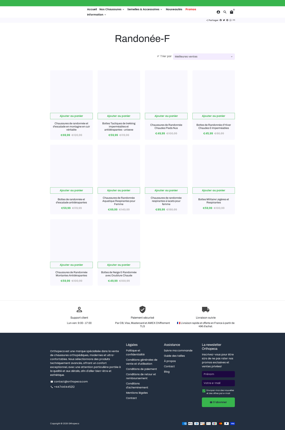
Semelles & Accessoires (145, 9)
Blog (167, 372)
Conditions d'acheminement (137, 385)
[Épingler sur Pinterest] (227, 20)
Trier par (164, 56)
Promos (191, 9)
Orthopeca (73, 423)
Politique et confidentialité (135, 352)
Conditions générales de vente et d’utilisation (141, 362)
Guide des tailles (174, 356)
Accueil (92, 9)
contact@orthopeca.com (69, 381)
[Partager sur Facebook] (221, 20)
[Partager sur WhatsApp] (231, 20)
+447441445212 (62, 387)
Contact (131, 398)
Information (97, 15)
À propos (170, 361)
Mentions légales (137, 393)
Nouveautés (174, 9)
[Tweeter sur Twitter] (224, 20)
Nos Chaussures (112, 9)
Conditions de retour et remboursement (141, 376)
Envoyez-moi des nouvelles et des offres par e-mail (220, 392)
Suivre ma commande (178, 350)
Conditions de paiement (141, 369)
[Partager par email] (234, 20)
